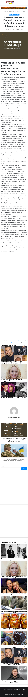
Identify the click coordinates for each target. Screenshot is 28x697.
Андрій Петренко (14, 417)
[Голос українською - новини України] (10, 2)
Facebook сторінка (9, 342)
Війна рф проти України (19, 11)
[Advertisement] (14, 324)
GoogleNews (20, 340)
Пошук (2, 466)
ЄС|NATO (11, 11)
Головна (6, 11)
